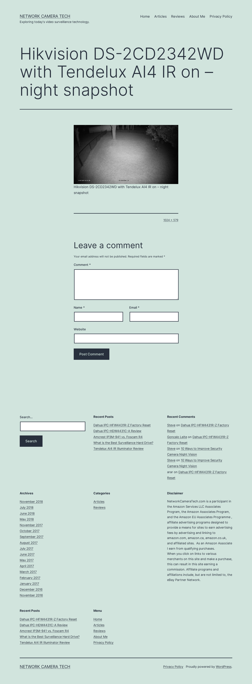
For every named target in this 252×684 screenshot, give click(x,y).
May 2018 (27, 519)
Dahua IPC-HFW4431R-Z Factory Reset (122, 425)
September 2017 (31, 537)
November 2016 (31, 595)
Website (80, 329)
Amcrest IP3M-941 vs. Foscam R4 (118, 437)
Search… (26, 417)
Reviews (178, 16)
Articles (160, 16)
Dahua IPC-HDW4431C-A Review (117, 431)
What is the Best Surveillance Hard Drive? (123, 443)
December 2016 (31, 589)
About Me (197, 16)
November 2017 (31, 525)
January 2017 (29, 583)
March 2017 (28, 572)
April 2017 (27, 566)
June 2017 (27, 554)
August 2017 (29, 542)
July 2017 (26, 548)
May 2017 (27, 560)
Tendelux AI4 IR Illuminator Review (118, 448)
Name (79, 307)
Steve (171, 425)
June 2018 (27, 513)
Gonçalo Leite (177, 437)
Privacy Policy (221, 16)
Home (145, 16)
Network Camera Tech (45, 16)
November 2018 (31, 501)
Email (134, 307)
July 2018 (26, 507)
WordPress (223, 666)
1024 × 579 (170, 220)
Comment (82, 265)
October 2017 (29, 531)
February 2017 (30, 578)
